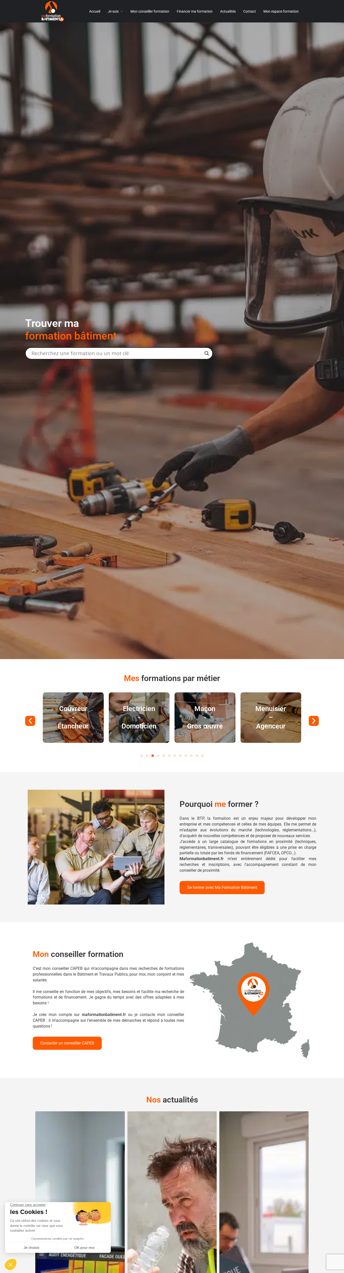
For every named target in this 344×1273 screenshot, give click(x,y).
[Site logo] (53, 11)
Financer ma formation (195, 11)
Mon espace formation (281, 11)
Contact (249, 11)
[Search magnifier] (206, 353)
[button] (30, 721)
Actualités (228, 11)
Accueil (94, 11)
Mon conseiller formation (149, 11)
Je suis (113, 11)
